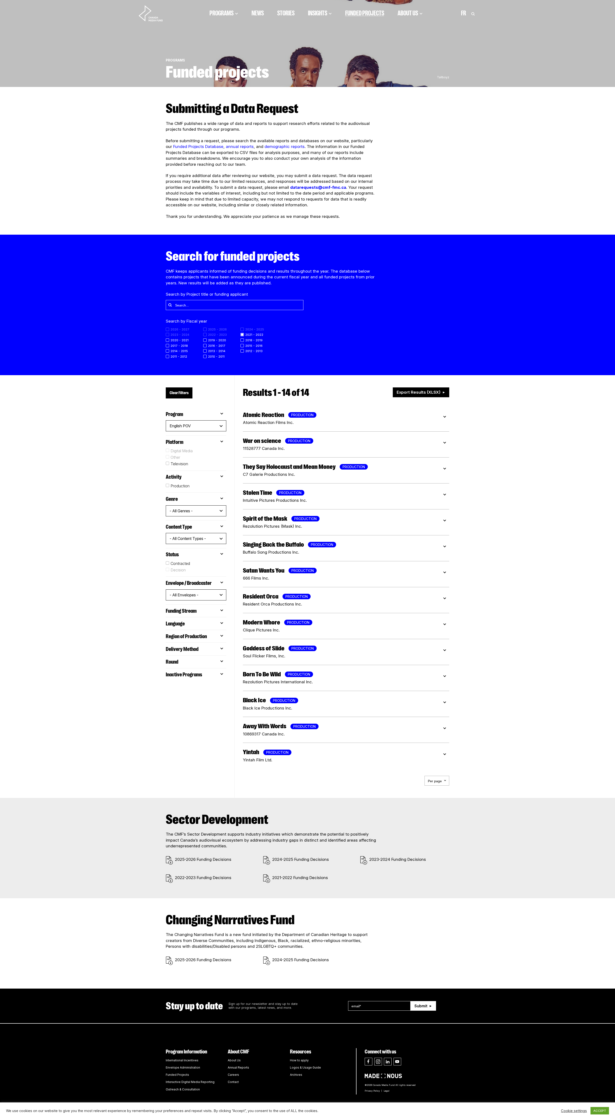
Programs (221, 13)
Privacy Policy (372, 1090)
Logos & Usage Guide (305, 1067)
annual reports (240, 146)
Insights (317, 13)
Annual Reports (238, 1067)
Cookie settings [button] (574, 1111)
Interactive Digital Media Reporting (190, 1082)
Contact (233, 1082)
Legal (386, 1090)
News (258, 13)
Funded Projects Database (198, 146)
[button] (196, 425)
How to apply (299, 1060)
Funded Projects (364, 13)
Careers (233, 1074)
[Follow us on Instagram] (378, 1061)
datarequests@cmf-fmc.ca (318, 187)
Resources (300, 1052)
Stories (286, 13)
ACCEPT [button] (599, 1111)
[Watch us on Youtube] (397, 1061)
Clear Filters (179, 393)
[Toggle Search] (473, 13)
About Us (408, 13)
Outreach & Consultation (183, 1089)
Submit (420, 1005)
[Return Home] (155, 13)
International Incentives (182, 1060)
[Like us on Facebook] (368, 1061)
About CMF (238, 1052)
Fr (463, 13)
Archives (296, 1074)
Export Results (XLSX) (419, 392)
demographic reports (284, 146)
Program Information (186, 1052)
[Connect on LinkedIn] (388, 1061)
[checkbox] (259, 334)
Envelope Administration (183, 1067)
